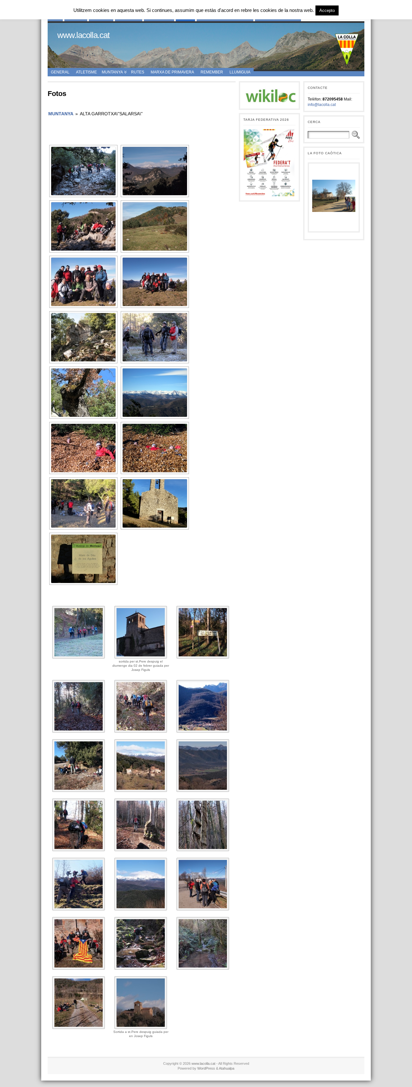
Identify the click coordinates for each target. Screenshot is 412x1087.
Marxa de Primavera (172, 72)
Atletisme (86, 72)
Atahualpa (226, 1068)
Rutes (137, 72)
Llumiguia (239, 72)
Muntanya (112, 72)
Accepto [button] (327, 10)
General (60, 72)
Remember (212, 72)
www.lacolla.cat (83, 35)
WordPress (206, 1068)
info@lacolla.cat (322, 104)
